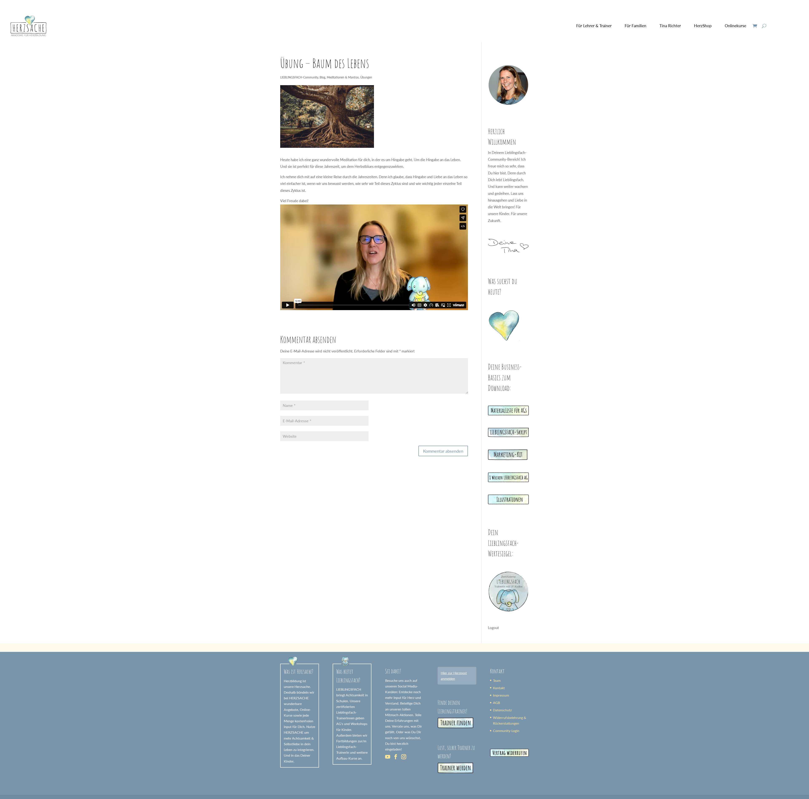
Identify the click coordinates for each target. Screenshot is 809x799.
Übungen (366, 77)
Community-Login (506, 731)
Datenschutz (502, 710)
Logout (493, 627)
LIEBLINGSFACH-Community (299, 77)
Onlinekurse (735, 25)
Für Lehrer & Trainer (594, 25)
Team (497, 680)
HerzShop (703, 25)
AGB (496, 703)
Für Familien (635, 25)
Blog (322, 77)
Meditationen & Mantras (343, 77)
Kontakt (499, 688)
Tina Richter (670, 25)
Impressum (501, 695)
